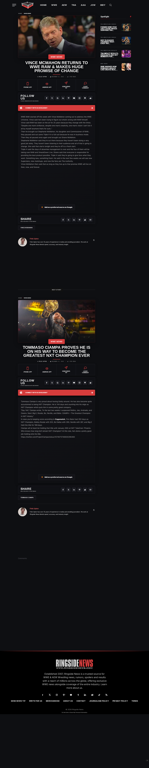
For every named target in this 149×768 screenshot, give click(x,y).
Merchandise (53, 701)
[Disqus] (56, 592)
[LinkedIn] (63, 98)
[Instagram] (79, 98)
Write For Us (35, 701)
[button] (110, 5)
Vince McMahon (26, 227)
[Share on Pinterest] (79, 220)
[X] (52, 98)
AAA (83, 5)
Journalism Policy (99, 701)
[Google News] (57, 98)
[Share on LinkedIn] (74, 220)
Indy (102, 5)
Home (43, 5)
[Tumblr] (78, 694)
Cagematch (60, 419)
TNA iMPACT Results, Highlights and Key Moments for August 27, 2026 (109, 55)
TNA (74, 5)
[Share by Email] (90, 220)
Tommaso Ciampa (27, 497)
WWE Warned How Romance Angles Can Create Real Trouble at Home (108, 68)
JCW (92, 5)
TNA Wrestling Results (109, 50)
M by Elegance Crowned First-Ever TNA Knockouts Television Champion (107, 42)
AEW (64, 5)
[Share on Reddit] (85, 220)
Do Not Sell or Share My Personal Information (74, 712)
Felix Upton (43, 76)
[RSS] (106, 694)
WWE (54, 5)
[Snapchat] (85, 98)
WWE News (27, 13)
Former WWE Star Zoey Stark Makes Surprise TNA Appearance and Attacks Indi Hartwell (109, 28)
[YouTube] (74, 98)
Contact (81, 701)
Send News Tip (18, 701)
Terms (135, 701)
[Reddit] (90, 98)
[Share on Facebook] (63, 220)
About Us (68, 701)
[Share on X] (68, 220)
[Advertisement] (56, 184)
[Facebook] (46, 98)
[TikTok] (99, 694)
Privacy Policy (120, 701)
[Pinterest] (68, 98)
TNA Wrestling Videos (108, 24)
